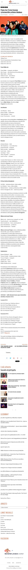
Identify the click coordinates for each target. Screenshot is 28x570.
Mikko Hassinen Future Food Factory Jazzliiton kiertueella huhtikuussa (12, 459)
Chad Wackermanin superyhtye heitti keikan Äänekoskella (11, 485)
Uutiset (6, 7)
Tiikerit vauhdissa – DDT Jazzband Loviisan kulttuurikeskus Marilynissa (11, 475)
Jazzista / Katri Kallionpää (6, 519)
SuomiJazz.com (3, 5)
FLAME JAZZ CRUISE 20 (7, 56)
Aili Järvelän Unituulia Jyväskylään (14, 392)
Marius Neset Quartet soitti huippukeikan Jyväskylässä (16, 404)
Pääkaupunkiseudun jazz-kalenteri (8, 531)
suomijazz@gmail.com (18, 557)
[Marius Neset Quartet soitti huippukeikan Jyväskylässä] (4, 405)
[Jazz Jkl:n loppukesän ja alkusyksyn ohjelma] (4, 375)
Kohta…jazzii (3, 527)
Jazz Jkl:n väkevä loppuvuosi (21, 346)
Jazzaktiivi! (18, 562)
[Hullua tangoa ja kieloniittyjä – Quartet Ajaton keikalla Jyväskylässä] (4, 387)
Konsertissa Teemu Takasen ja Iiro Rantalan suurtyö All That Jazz (14, 480)
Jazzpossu (3, 523)
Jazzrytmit (3, 525)
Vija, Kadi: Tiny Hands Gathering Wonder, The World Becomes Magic (14, 494)
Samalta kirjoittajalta (8, 370)
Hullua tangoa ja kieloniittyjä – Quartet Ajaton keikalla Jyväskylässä (17, 386)
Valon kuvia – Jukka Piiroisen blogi (8, 533)
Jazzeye (2, 517)
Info (13, 562)
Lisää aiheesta (6, 367)
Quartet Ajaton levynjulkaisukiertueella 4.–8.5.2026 (16, 398)
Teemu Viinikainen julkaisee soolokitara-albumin (7, 347)
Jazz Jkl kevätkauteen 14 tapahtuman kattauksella (12, 471)
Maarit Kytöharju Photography (7, 529)
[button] (26, 2)
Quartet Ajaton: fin (5, 447)
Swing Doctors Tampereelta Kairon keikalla (11, 467)
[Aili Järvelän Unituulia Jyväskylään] (4, 393)
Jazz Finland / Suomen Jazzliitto (7, 515)
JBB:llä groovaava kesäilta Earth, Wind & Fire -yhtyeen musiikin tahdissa (16, 380)
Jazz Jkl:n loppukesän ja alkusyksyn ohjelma (16, 373)
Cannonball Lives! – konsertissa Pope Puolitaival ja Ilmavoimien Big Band (13, 455)
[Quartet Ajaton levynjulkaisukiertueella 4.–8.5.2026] (4, 399)
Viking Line (7, 333)
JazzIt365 (2, 521)
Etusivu (8, 562)
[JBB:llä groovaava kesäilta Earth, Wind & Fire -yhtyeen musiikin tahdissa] (4, 381)
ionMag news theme (16, 568)
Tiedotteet (2, 7)
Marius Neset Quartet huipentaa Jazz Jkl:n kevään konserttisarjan (12, 442)
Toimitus (6, 14)
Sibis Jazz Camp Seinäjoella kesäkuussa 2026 (11, 464)
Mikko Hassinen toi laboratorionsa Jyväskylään (12, 450)
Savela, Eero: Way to (5, 498)
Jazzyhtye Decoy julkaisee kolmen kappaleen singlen (13, 489)
